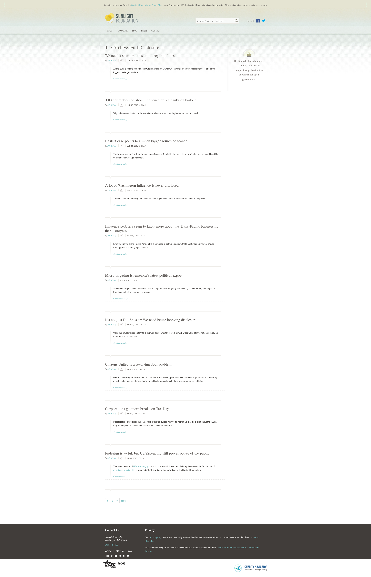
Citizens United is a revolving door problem (138, 364)
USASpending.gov (141, 466)
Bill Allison (111, 60)
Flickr (116, 555)
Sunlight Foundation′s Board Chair (147, 5)
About (110, 30)
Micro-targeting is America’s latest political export (143, 275)
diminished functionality (123, 469)
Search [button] (236, 21)
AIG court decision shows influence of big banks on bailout (150, 99)
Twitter (263, 20)
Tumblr (124, 555)
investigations (121, 60)
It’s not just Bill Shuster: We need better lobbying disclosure (151, 319)
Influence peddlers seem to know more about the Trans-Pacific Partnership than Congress (161, 228)
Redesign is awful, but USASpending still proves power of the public (157, 453)
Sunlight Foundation (122, 18)
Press (144, 30)
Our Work (123, 30)
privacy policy (155, 537)
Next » (124, 500)
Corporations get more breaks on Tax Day (137, 408)
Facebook (258, 20)
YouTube (128, 555)
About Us (120, 550)
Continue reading (120, 78)
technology (121, 458)
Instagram (120, 555)
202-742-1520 (111, 544)
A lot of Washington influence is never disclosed (142, 185)
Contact (155, 30)
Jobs (130, 550)
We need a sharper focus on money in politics (140, 55)
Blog (134, 30)
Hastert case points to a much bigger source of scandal (146, 140)
